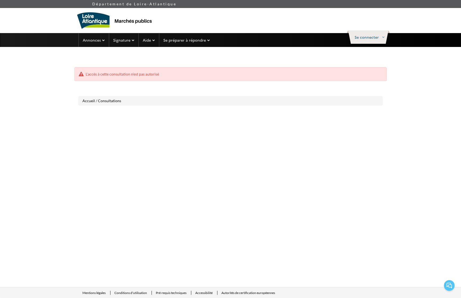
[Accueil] (117, 20)
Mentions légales (94, 293)
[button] (368, 37)
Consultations (109, 100)
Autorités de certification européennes (248, 293)
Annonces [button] (92, 40)
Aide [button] (147, 40)
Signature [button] (121, 40)
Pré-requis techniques (171, 293)
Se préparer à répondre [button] (184, 40)
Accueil (88, 100)
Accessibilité (204, 293)
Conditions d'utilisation (131, 293)
